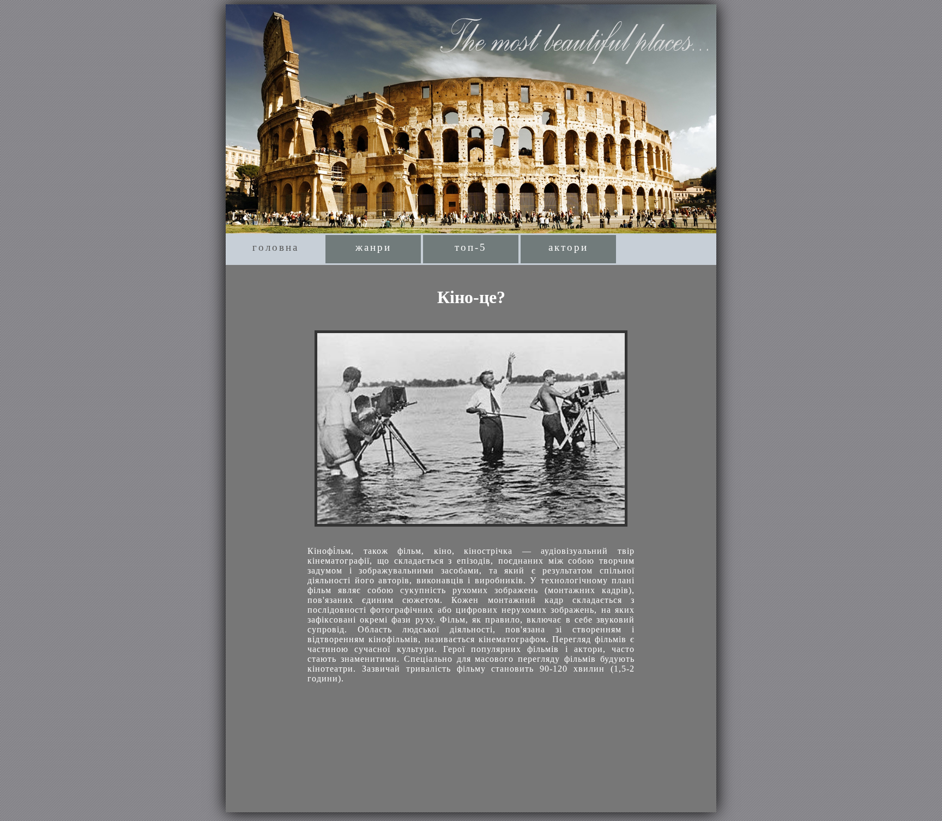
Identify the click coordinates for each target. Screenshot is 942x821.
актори (568, 247)
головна (275, 247)
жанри (373, 247)
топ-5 (471, 247)
